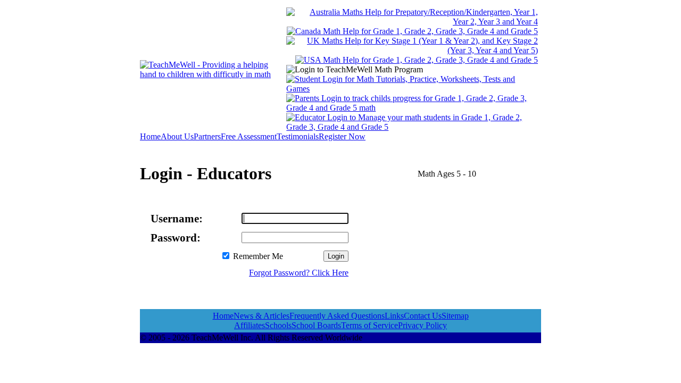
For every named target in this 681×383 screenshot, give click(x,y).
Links (394, 315)
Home (150, 136)
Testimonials (298, 136)
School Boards (316, 325)
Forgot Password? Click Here (298, 272)
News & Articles (261, 315)
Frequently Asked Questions (337, 315)
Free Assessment (249, 136)
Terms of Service (369, 325)
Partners (207, 136)
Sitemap (455, 315)
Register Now (342, 136)
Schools (278, 325)
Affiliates (249, 325)
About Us (177, 136)
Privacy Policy (422, 325)
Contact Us (423, 315)
